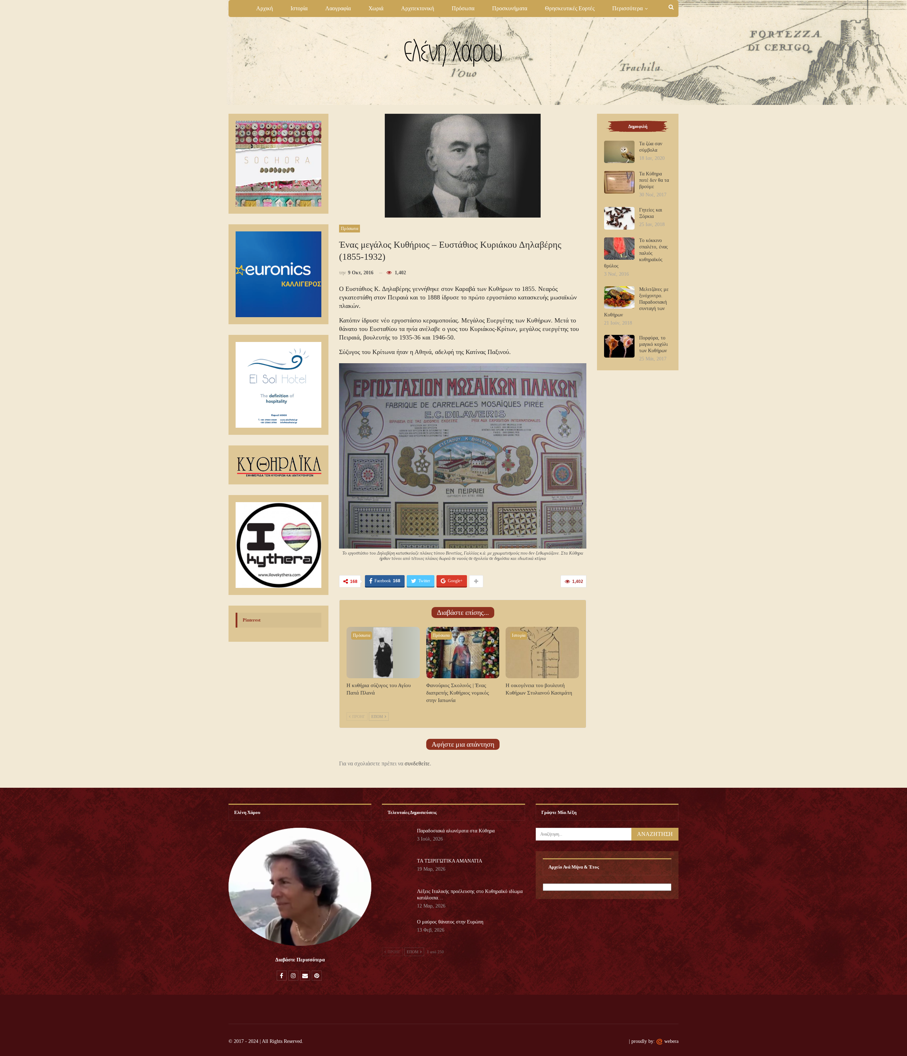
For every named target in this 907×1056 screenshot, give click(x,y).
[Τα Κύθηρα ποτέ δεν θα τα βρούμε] (619, 182)
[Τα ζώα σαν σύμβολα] (619, 152)
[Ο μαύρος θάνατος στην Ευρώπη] (397, 930)
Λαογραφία (338, 8)
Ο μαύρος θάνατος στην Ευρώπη (450, 922)
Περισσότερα (627, 8)
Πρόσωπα (463, 8)
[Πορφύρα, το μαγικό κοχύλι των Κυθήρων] (619, 346)
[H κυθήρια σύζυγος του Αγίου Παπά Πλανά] (383, 652)
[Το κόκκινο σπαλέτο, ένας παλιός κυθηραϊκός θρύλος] (619, 248)
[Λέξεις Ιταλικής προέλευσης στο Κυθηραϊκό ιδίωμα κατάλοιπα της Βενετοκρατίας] (397, 899)
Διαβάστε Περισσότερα (300, 959)
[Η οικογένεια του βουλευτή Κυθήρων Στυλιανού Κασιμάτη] (542, 652)
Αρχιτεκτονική (417, 8)
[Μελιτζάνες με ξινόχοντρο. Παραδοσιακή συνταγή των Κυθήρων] (619, 297)
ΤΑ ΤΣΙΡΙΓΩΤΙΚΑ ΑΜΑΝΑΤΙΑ (449, 861)
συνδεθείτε (417, 763)
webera (671, 1041)
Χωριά (375, 8)
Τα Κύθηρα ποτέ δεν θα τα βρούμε (654, 180)
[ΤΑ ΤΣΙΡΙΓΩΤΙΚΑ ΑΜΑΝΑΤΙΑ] (397, 869)
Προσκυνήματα (509, 8)
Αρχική (264, 8)
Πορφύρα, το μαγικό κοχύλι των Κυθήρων (653, 344)
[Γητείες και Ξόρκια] (619, 218)
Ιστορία (299, 8)
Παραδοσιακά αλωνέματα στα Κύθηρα (456, 830)
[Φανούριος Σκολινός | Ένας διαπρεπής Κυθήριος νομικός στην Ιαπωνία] (463, 652)
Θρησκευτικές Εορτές (570, 8)
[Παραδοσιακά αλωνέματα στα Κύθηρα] (397, 839)
